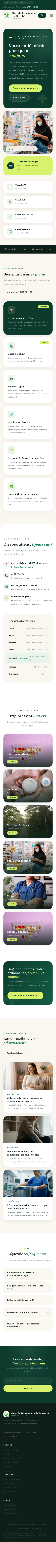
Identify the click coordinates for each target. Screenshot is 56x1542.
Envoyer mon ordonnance (25, 88)
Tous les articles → (15, 1053)
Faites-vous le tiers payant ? (20, 1300)
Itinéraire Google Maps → (22, 567)
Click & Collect (9, 1484)
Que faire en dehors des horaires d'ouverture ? (23, 1325)
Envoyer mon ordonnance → (25, 995)
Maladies (6, 1454)
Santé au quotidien (10, 1450)
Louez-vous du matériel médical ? (23, 1312)
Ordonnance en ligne (11, 1479)
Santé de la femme (10, 1462)
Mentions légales (9, 1505)
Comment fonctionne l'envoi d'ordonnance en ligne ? (20, 1274)
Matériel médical (9, 1492)
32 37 (43, 600)
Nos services (19, 98)
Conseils (6, 1466)
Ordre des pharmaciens (12, 1513)
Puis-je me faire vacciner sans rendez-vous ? (25, 1287)
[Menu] (51, 15)
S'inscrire (28, 1388)
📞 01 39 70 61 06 (10, 1437)
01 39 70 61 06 (32, 7)
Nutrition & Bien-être (11, 1458)
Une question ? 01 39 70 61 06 (19, 292)
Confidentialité (9, 1509)
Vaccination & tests (10, 1488)
